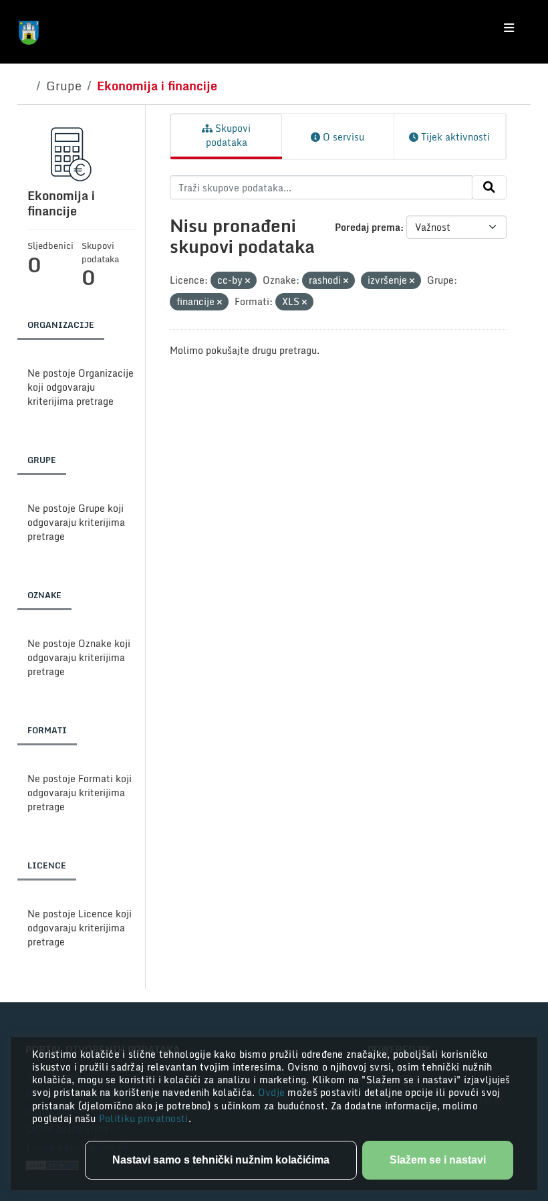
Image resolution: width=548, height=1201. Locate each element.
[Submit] (489, 187)
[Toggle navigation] (509, 28)
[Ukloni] (247, 281)
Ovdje (273, 1092)
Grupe (64, 85)
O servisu (342, 137)
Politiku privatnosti (143, 1118)
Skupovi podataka (228, 135)
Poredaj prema (367, 227)
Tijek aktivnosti (454, 137)
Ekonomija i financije (157, 85)
